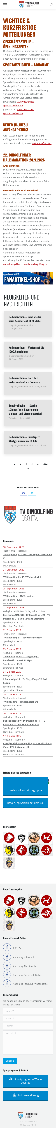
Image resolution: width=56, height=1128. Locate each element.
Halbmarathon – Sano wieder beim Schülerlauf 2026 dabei (25, 319)
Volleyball (13, 417)
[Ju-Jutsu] (9, 850)
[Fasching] (34, 838)
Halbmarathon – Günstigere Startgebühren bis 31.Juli (24, 439)
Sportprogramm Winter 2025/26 (28, 1081)
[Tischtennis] (46, 850)
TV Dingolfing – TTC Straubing (19, 596)
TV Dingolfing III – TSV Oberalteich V (22, 637)
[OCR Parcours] (34, 850)
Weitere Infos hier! (41, 143)
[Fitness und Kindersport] (46, 838)
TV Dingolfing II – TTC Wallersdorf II (22, 577)
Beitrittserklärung (28, 1095)
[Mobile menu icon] (5, 5)
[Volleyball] (9, 863)
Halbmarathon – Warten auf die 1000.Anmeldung (26, 349)
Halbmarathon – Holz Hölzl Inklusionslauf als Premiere (24, 380)
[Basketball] (22, 838)
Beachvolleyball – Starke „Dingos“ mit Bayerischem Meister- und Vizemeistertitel (25, 409)
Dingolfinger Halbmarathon (21, 325)
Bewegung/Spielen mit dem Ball (25, 803)
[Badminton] (9, 838)
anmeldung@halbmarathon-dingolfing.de (25, 264)
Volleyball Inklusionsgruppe (26, 790)
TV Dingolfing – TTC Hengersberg (20, 701)
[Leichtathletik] (22, 850)
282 (45, 463)
